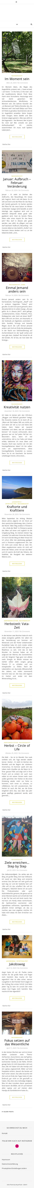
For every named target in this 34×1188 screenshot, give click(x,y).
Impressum (6, 1160)
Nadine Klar (6, 144)
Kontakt (4, 1133)
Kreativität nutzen (17, 407)
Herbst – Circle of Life (17, 747)
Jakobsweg (17, 964)
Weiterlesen (17, 137)
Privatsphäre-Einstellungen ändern (14, 1168)
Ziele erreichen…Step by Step (17, 864)
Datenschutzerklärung (10, 1164)
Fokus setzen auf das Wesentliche (17, 1042)
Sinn (23, 284)
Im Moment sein (17, 79)
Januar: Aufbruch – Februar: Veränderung (17, 182)
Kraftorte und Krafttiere (17, 508)
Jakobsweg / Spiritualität (13, 502)
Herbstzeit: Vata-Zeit (17, 626)
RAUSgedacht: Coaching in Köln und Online (17, 11)
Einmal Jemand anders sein (17, 289)
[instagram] (16, 2)
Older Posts (8, 1111)
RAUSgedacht (17, 76)
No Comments (22, 83)
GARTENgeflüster (11, 621)
